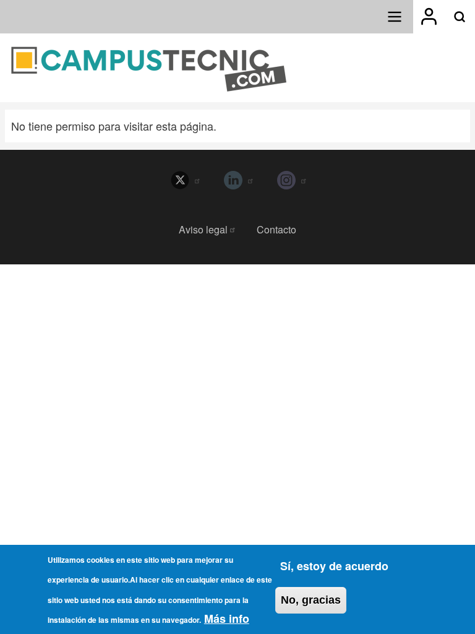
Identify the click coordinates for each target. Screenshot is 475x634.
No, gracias (311, 600)
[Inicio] (149, 69)
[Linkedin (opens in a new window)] (237, 180)
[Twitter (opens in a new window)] (184, 180)
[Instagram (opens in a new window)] (290, 180)
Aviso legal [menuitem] (203, 229)
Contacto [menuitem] (276, 229)
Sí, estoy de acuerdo (334, 566)
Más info (226, 618)
